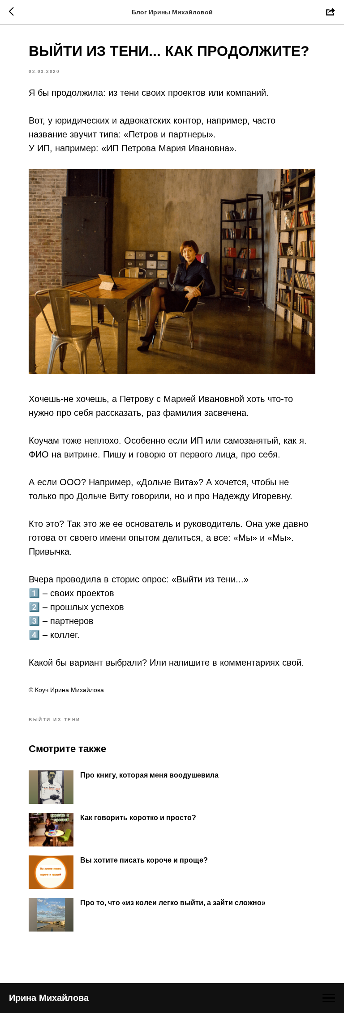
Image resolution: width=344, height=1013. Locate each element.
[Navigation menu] (328, 998)
